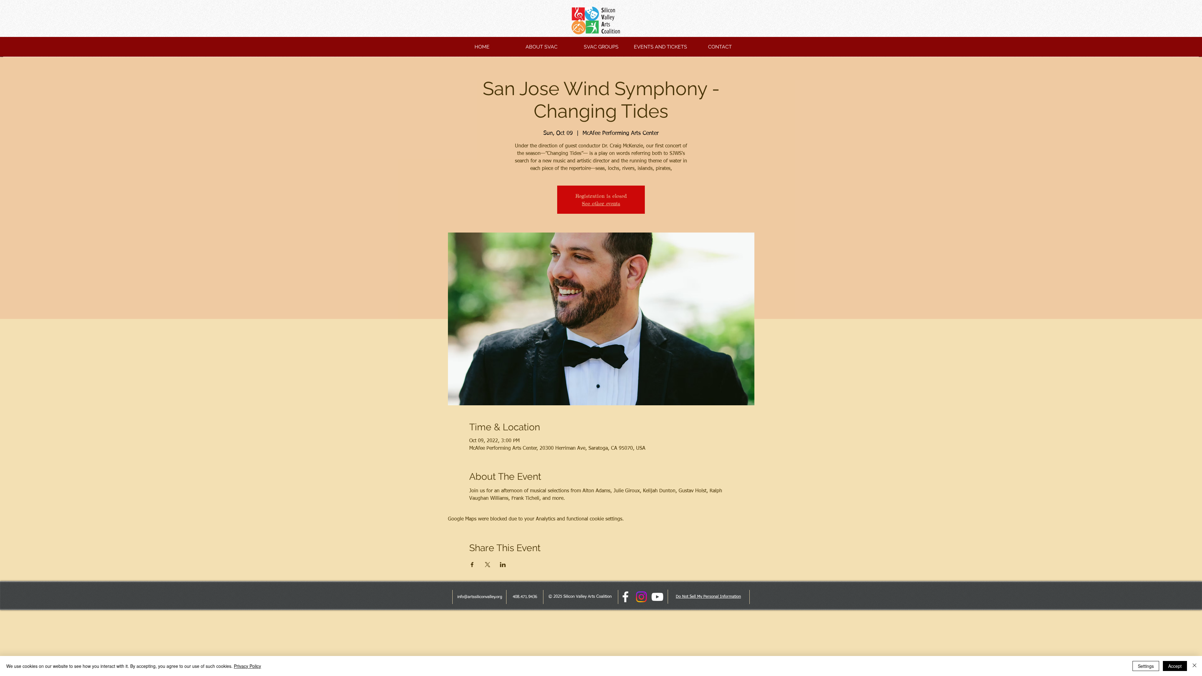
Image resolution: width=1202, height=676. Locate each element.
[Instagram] (641, 597)
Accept (1175, 666)
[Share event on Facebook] (472, 564)
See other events (601, 203)
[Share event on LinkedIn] (503, 564)
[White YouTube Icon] (657, 597)
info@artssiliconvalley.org (479, 597)
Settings (1146, 666)
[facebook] (625, 597)
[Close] (1194, 666)
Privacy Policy (247, 666)
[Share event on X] (488, 564)
